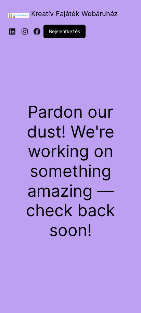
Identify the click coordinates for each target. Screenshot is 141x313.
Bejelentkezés (64, 31)
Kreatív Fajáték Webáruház (74, 14)
